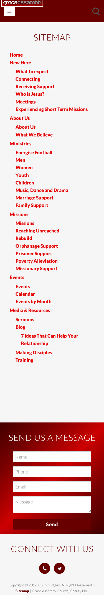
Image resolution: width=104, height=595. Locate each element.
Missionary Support (36, 268)
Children (25, 183)
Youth (22, 175)
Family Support (32, 205)
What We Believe (34, 135)
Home (16, 55)
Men (20, 160)
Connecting (28, 79)
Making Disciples (34, 352)
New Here (20, 62)
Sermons (25, 319)
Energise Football (34, 152)
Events (17, 277)
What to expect (32, 71)
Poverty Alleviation (37, 261)
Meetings (25, 102)
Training (24, 360)
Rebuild (24, 238)
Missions (19, 214)
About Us (20, 118)
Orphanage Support (37, 246)
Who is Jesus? (30, 94)
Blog (20, 327)
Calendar (25, 294)
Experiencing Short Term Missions (52, 109)
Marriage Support (35, 198)
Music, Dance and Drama (42, 190)
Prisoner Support (34, 253)
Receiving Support (35, 86)
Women (24, 167)
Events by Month (34, 301)
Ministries (20, 143)
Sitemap (22, 591)
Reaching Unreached (37, 231)
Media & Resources (30, 310)
